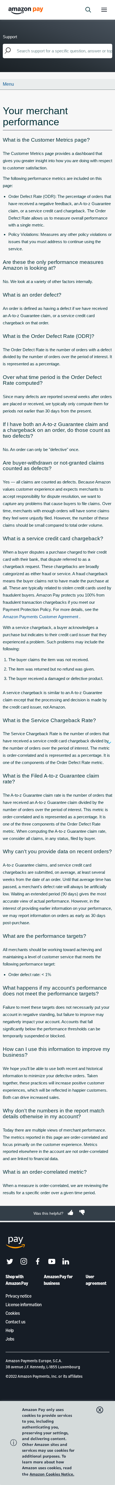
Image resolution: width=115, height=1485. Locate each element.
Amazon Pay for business (58, 1280)
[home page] (26, 10)
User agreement (96, 1280)
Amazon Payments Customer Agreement (41, 616)
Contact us (15, 1321)
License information (24, 1304)
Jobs (10, 1339)
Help (10, 1330)
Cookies (13, 1313)
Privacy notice (19, 1296)
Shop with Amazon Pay (17, 1280)
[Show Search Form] (88, 10)
